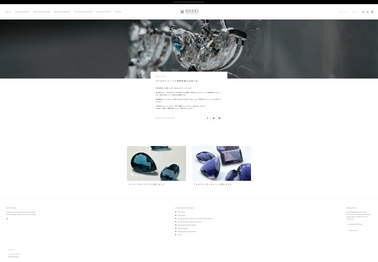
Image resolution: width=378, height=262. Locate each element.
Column (118, 12)
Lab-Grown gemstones (84, 12)
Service (8, 12)
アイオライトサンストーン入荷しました (213, 184)
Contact (180, 235)
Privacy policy (181, 215)
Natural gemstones (62, 12)
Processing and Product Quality (187, 225)
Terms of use (181, 212)
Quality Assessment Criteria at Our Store (189, 222)
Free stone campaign (41, 12)
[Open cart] (372, 12)
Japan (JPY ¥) (343, 12)
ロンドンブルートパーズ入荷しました (147, 184)
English (354, 12)
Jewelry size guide (183, 228)
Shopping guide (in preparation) (187, 231)
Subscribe (353, 230)
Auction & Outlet (104, 12)
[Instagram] (7, 219)
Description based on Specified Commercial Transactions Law (195, 218)
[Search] (368, 12)
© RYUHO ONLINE (14, 254)
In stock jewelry (22, 12)
